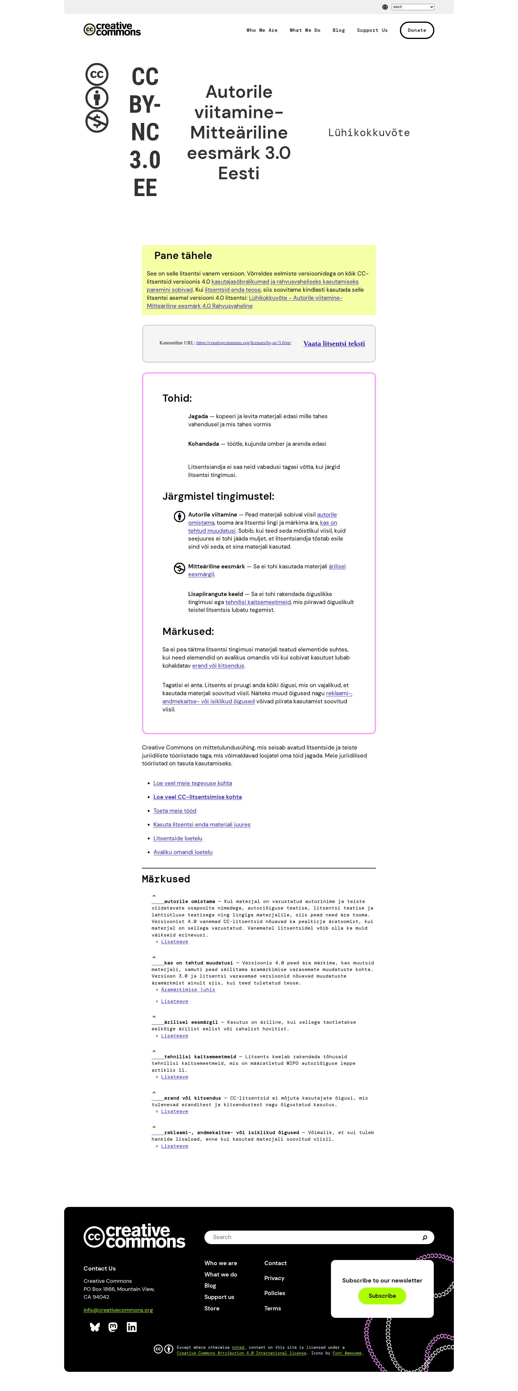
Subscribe (382, 1296)
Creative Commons (112, 29)
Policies (274, 1293)
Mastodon (114, 1327)
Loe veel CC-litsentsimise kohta (197, 797)
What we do (220, 1274)
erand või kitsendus (218, 665)
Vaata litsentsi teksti (334, 343)
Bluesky (95, 1327)
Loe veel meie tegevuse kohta (192, 783)
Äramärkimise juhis (188, 989)
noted (238, 1347)
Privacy (274, 1278)
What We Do (305, 30)
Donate (417, 30)
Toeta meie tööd (174, 811)
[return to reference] (158, 901)
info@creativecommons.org (118, 1310)
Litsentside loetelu (177, 838)
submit (425, 1237)
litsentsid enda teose (233, 289)
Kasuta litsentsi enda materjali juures (202, 824)
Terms (272, 1308)
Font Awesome (347, 1353)
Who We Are (262, 30)
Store (211, 1308)
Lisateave (174, 941)
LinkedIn (132, 1327)
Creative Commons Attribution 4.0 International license (241, 1353)
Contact (275, 1263)
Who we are (220, 1263)
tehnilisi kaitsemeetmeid (258, 602)
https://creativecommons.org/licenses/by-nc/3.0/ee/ (243, 342)
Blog (339, 30)
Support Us (372, 30)
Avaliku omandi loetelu (183, 852)
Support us (219, 1297)
